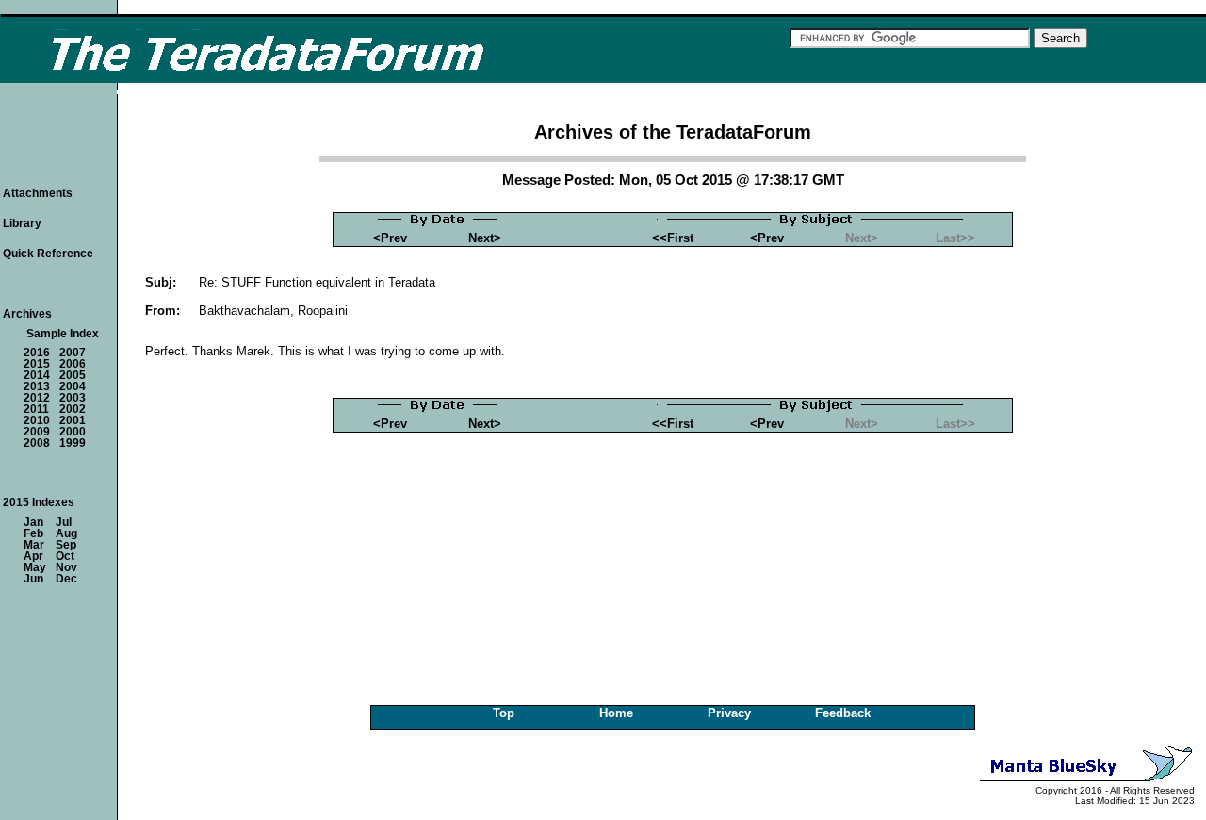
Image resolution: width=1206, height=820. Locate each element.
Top (503, 713)
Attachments (38, 193)
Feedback (843, 713)
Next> (484, 238)
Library (22, 223)
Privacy (729, 713)
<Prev (390, 238)
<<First (672, 238)
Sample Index (62, 333)
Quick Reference (48, 253)
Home (616, 713)
